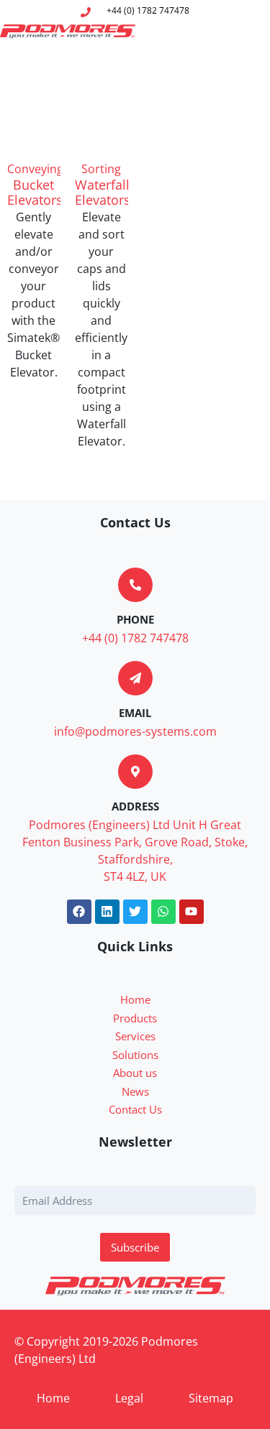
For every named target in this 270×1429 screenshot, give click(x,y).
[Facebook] (79, 912)
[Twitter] (135, 912)
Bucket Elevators (35, 192)
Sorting (101, 169)
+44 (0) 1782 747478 (135, 638)
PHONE (135, 619)
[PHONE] (135, 585)
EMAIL (135, 713)
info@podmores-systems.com (135, 731)
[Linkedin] (107, 912)
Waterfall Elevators (102, 192)
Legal (129, 1398)
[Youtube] (191, 912)
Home (53, 1398)
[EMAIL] (135, 678)
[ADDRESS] (135, 771)
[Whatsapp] (163, 912)
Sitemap (211, 1398)
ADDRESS (135, 806)
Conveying (35, 169)
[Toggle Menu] (248, 30)
